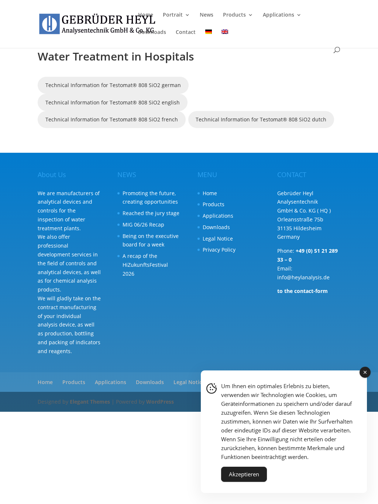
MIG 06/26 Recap (143, 224)
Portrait (173, 15)
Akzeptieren (244, 474)
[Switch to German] (208, 38)
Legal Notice (218, 238)
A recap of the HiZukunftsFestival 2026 (145, 264)
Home (145, 15)
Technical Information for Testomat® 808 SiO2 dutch (261, 119)
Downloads (152, 32)
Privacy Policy (219, 249)
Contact (186, 32)
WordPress (160, 401)
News (206, 15)
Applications (278, 15)
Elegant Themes (90, 401)
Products (234, 15)
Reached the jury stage (151, 213)
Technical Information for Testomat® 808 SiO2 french (111, 119)
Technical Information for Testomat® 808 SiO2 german (113, 85)
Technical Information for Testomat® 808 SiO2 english (112, 102)
